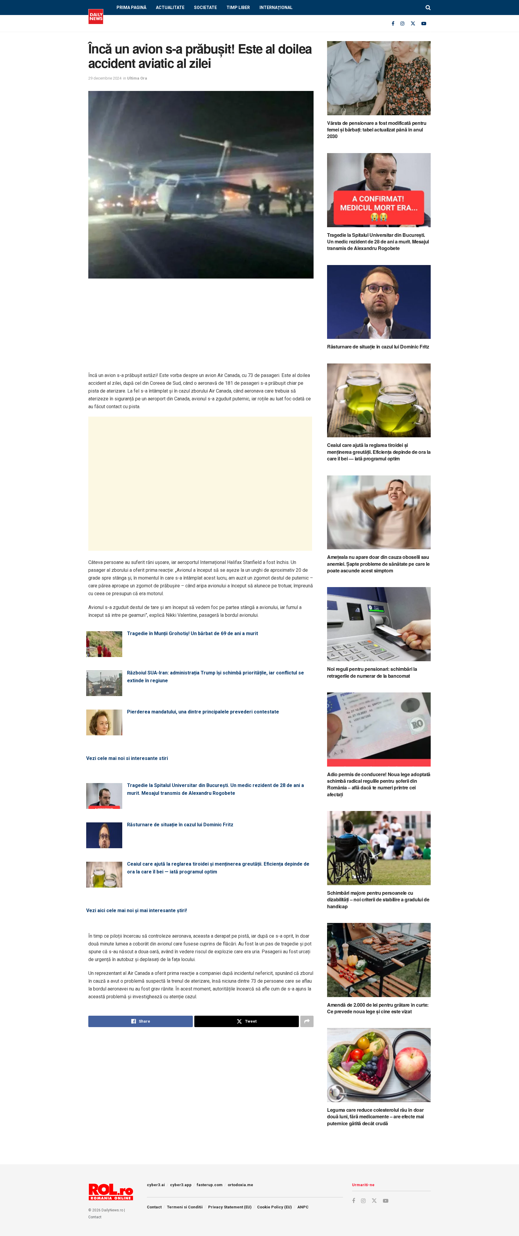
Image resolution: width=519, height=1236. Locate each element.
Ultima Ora (137, 78)
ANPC (302, 1207)
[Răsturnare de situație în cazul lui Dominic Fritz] (104, 844)
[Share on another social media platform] (307, 1021)
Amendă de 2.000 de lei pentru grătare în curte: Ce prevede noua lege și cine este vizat (378, 1008)
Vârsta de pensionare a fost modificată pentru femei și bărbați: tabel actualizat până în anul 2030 (376, 129)
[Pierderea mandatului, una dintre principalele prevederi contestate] (104, 731)
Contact (95, 1217)
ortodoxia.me (240, 1185)
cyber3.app (181, 1185)
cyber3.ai (156, 1185)
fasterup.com (210, 1185)
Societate (205, 7)
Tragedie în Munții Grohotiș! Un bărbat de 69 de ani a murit (192, 633)
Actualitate (170, 7)
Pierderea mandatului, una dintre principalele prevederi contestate (203, 712)
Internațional (276, 7)
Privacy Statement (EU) (230, 1207)
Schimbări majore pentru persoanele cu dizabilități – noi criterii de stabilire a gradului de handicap (378, 899)
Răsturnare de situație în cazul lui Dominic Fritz (180, 825)
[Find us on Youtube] (423, 23)
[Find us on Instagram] (402, 23)
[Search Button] (428, 7)
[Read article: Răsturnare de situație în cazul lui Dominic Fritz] (379, 302)
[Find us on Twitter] (413, 23)
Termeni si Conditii (185, 1207)
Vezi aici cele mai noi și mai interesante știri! (136, 910)
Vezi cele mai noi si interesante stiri (127, 758)
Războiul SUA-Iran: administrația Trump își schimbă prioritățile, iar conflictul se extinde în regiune (215, 676)
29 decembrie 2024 (104, 78)
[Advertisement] (201, 330)
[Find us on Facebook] (393, 23)
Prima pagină (131, 7)
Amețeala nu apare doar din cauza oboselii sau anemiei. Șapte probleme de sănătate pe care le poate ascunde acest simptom (378, 563)
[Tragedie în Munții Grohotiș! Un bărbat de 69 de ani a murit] (104, 653)
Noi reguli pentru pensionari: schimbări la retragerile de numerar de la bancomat (372, 672)
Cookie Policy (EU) (274, 1207)
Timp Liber (238, 7)
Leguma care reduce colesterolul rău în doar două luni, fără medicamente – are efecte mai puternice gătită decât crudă (375, 1116)
